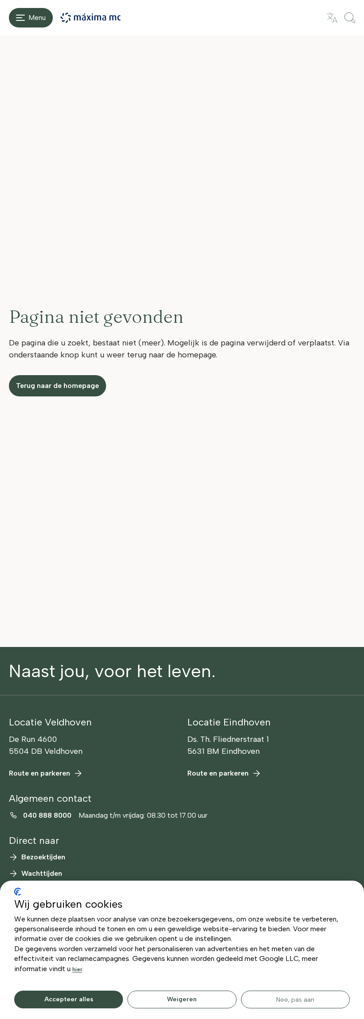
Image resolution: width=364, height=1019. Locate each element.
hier (77, 969)
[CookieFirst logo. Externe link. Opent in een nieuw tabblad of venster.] (17, 892)
